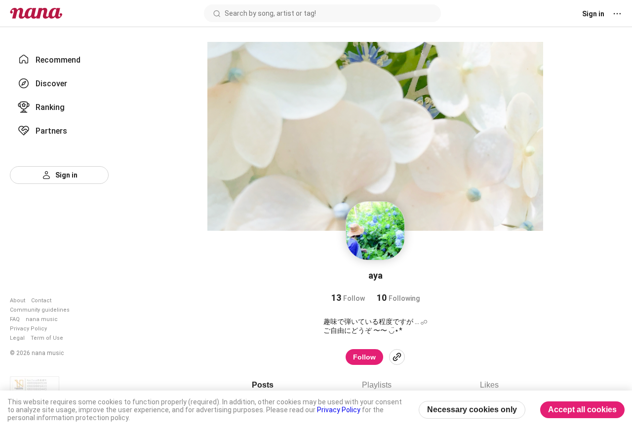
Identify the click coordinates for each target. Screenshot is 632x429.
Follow (364, 357)
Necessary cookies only (472, 409)
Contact (41, 300)
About (17, 300)
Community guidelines (40, 310)
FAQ (15, 319)
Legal (17, 338)
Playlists (377, 385)
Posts (263, 385)
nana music (42, 319)
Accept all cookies (582, 409)
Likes (489, 385)
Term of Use (47, 338)
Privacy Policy (28, 328)
